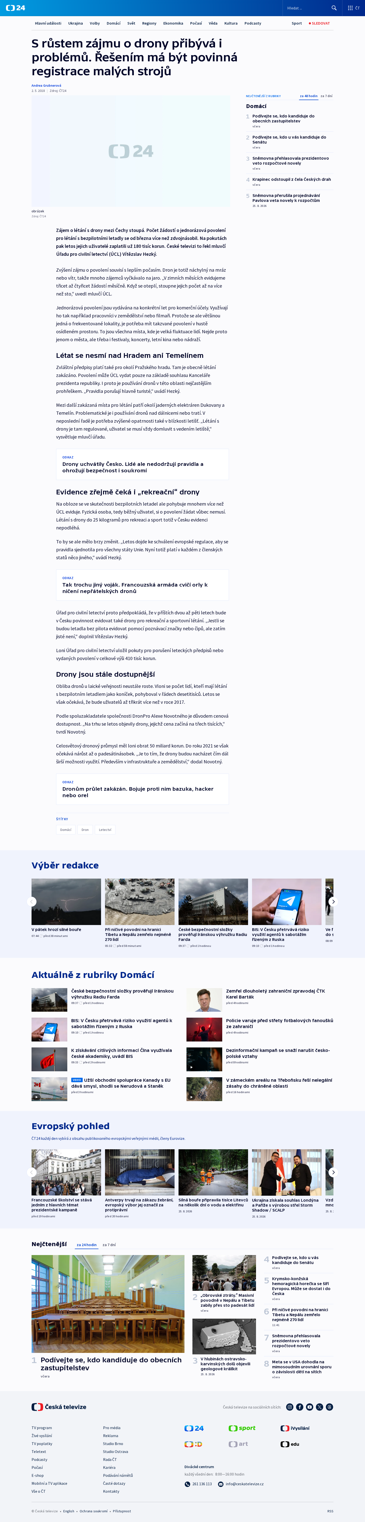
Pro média (111, 1427)
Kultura (231, 23)
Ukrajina (75, 23)
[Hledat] (334, 8)
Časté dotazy (114, 1483)
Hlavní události (48, 23)
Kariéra (109, 1467)
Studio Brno (113, 1443)
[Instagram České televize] (290, 1407)
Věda (213, 23)
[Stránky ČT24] (194, 1427)
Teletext (39, 1451)
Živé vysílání (42, 1435)
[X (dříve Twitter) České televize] (320, 1407)
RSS (330, 1511)
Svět (131, 23)
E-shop (38, 1475)
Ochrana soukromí (94, 1511)
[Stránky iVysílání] (295, 1427)
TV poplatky (42, 1443)
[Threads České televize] (329, 1407)
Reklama (110, 1435)
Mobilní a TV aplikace (49, 1483)
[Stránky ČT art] (238, 1443)
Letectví (105, 829)
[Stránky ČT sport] (242, 1427)
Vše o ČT (39, 1491)
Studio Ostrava (115, 1451)
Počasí (196, 23)
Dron (85, 829)
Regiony (149, 23)
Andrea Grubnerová (46, 85)
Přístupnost (122, 1511)
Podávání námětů (118, 1475)
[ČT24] (15, 8)
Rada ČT (110, 1459)
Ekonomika (173, 23)
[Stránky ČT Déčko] (193, 1443)
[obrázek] (131, 151)
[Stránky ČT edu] (290, 1443)
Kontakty (111, 1491)
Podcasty (253, 23)
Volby (95, 23)
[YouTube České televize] (310, 1407)
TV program (42, 1427)
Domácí (113, 23)
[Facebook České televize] (300, 1407)
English (68, 1511)
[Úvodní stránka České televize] (59, 1407)
